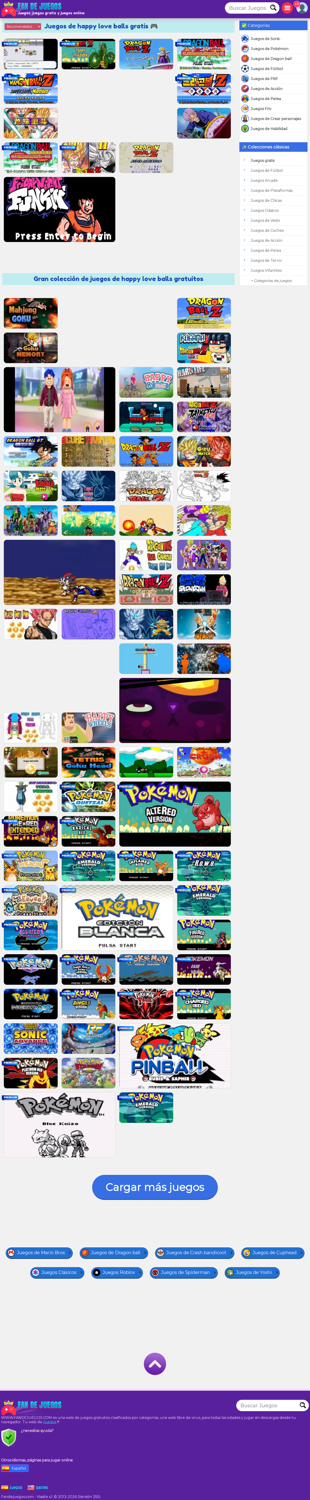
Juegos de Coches (267, 230)
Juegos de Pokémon (269, 49)
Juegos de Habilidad (269, 129)
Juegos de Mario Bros (41, 1252)
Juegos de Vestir (265, 220)
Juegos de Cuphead (275, 1252)
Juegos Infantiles (266, 270)
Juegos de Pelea (266, 99)
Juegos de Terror (266, 260)
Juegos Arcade (264, 180)
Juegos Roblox (119, 1272)
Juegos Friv (261, 109)
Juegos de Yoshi (254, 1272)
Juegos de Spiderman (185, 1272)
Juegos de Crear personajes (276, 119)
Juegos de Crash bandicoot (196, 1252)
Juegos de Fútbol (267, 69)
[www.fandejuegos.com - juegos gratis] (31, 1408)
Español (19, 1468)
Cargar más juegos (155, 1187)
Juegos (49, 1422)
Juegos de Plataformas (272, 190)
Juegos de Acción (267, 89)
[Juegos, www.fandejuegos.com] (31, 9)
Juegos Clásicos (265, 210)
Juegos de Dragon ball (271, 59)
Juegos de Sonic (265, 39)
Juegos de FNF (264, 79)
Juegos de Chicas (266, 200)
